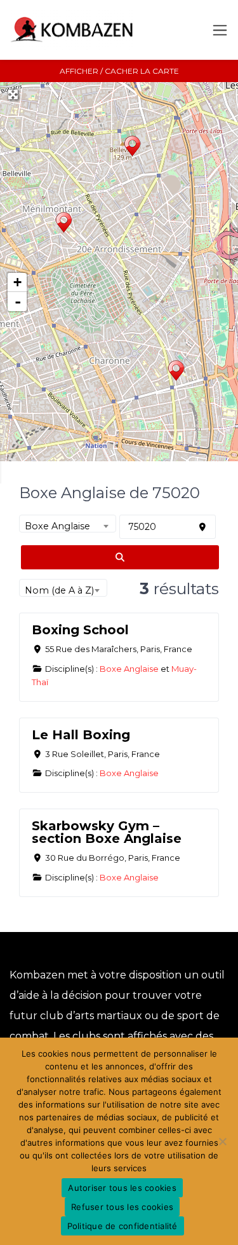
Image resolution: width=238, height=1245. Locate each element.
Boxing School (80, 629)
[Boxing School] (176, 372)
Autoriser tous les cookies (122, 1188)
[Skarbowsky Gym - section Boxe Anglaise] (132, 147)
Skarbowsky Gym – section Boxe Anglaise (107, 832)
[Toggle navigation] (220, 30)
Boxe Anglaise (129, 669)
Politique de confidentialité (122, 1226)
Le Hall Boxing (81, 734)
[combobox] (67, 523)
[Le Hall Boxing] (64, 223)
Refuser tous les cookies (122, 1207)
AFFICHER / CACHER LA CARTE (119, 71)
